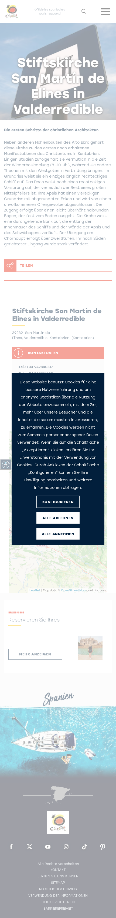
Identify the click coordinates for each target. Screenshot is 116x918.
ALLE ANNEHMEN (58, 534)
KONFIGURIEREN (58, 502)
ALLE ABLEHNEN (58, 518)
